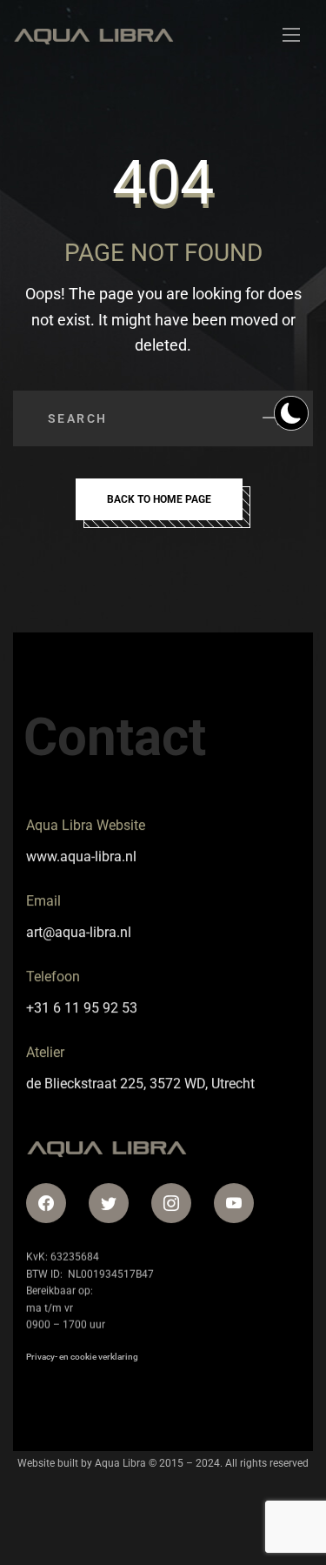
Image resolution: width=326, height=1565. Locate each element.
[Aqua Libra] (93, 35)
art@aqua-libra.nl (78, 932)
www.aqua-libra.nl (81, 856)
